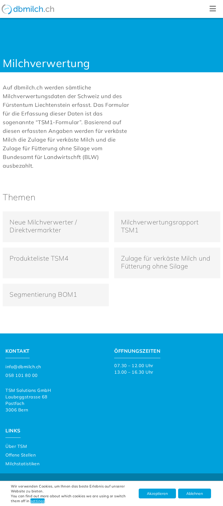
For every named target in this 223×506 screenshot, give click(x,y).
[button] (213, 9)
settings (37, 501)
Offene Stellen (20, 455)
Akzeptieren (157, 493)
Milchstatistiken (22, 463)
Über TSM (16, 446)
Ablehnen (194, 493)
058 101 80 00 (21, 375)
